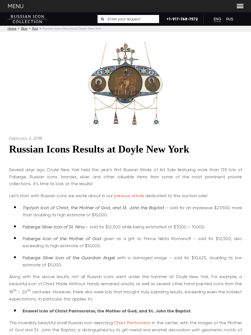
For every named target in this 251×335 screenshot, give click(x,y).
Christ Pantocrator (132, 322)
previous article (129, 195)
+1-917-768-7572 (181, 19)
